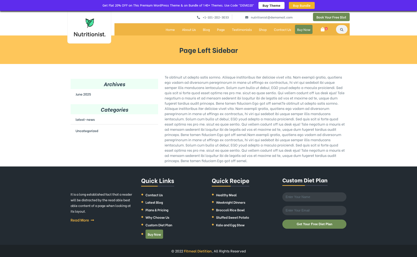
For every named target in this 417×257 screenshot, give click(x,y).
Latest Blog (154, 202)
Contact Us (282, 29)
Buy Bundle (302, 5)
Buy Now (303, 29)
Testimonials (242, 29)
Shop (263, 29)
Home (170, 29)
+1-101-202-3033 (216, 17)
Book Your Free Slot (331, 17)
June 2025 (83, 94)
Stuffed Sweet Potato (232, 217)
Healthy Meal (226, 194)
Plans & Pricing (157, 209)
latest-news (85, 119)
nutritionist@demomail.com (272, 17)
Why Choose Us (157, 217)
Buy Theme (271, 5)
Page (221, 29)
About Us (189, 29)
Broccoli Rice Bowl (230, 209)
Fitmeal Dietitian (198, 250)
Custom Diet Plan (159, 224)
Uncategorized (87, 130)
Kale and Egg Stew (230, 224)
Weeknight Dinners (230, 202)
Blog (206, 29)
